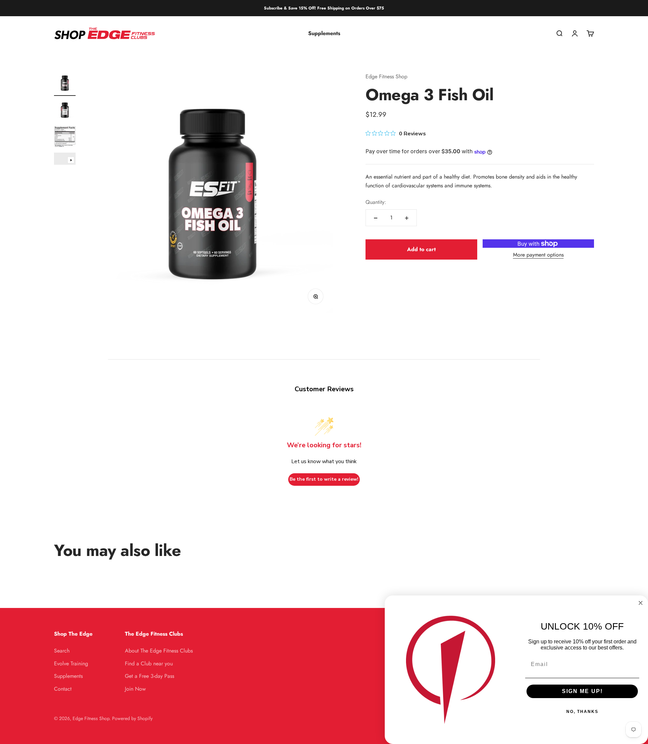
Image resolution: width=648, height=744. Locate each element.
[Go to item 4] (65, 160)
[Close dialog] (641, 603)
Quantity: (376, 202)
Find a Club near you (149, 663)
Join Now (135, 689)
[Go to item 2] (65, 111)
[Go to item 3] (65, 137)
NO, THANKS (582, 711)
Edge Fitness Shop (386, 76)
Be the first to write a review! (324, 479)
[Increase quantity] (406, 218)
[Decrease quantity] (375, 218)
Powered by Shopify (132, 718)
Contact (63, 689)
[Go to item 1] (65, 84)
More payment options (538, 255)
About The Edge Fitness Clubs (159, 651)
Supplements (324, 33)
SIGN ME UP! (582, 691)
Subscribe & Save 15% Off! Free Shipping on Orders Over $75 (324, 8)
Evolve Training (71, 663)
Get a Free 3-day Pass (149, 676)
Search (62, 651)
